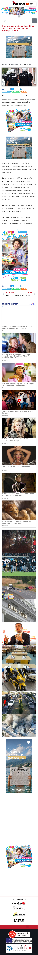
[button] (19, 16)
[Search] (34, 20)
